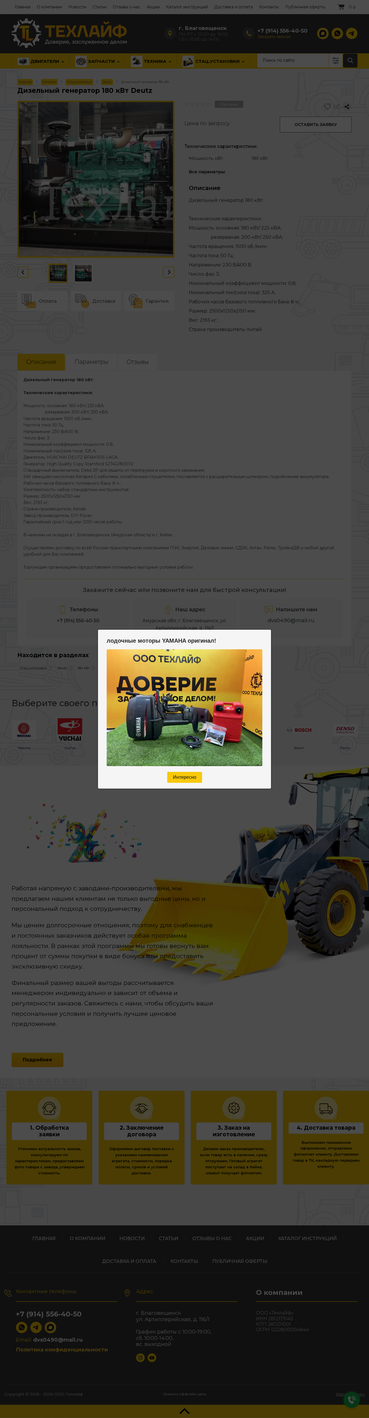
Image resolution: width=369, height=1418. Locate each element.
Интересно (184, 777)
